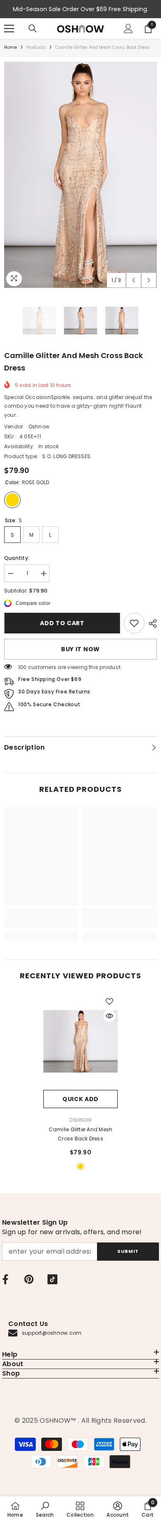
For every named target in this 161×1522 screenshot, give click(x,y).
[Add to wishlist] (109, 1001)
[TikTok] (52, 1279)
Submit (127, 1251)
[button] (133, 280)
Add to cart (63, 623)
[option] (80, 175)
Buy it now (80, 649)
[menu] (9, 28)
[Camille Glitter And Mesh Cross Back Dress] (80, 1041)
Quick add (80, 1099)
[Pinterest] (29, 1279)
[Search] (33, 28)
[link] (134, 623)
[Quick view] (109, 1016)
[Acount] (128, 28)
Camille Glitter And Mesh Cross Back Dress (81, 1134)
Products (36, 47)
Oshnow (39, 426)
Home (10, 47)
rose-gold (80, 1166)
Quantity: (16, 557)
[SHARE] (150, 623)
